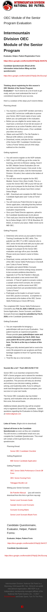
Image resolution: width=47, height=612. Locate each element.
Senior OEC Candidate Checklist (23, 451)
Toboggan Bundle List (18, 483)
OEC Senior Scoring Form (20, 478)
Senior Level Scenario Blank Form (23, 515)
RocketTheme (9, 596)
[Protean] (23, 5)
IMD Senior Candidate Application (23, 461)
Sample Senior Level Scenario (22, 505)
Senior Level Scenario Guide (21, 500)
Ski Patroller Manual (18, 493)
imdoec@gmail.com (13, 414)
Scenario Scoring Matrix (19, 510)
